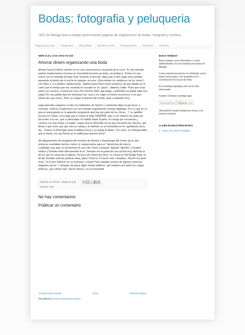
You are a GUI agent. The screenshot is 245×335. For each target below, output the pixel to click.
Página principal (45, 45)
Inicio (95, 293)
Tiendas (164, 45)
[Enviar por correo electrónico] (84, 182)
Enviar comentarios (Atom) (67, 298)
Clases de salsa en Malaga (176, 130)
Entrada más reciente (50, 293)
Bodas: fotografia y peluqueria (114, 18)
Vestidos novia (106, 45)
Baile (52, 187)
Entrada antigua (138, 293)
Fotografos (67, 45)
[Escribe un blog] (88, 182)
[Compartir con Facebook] (95, 182)
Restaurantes (128, 45)
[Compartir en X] (91, 182)
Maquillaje (85, 45)
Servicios (147, 45)
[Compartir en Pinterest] (99, 182)
